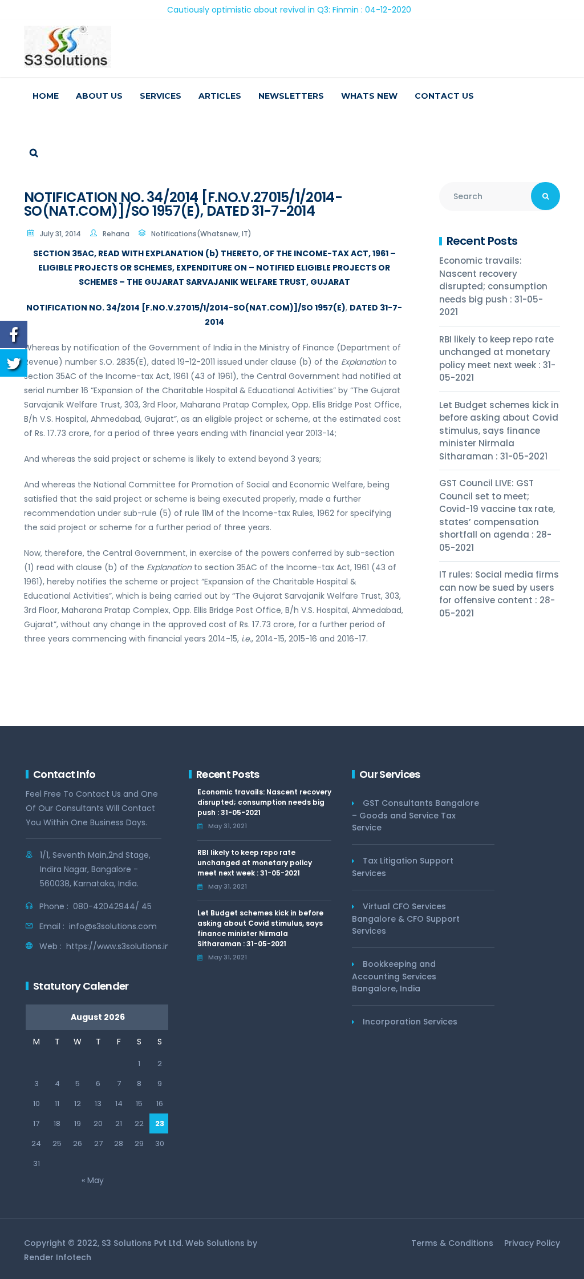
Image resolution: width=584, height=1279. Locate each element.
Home (46, 96)
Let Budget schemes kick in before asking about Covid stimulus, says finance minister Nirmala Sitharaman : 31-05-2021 (499, 430)
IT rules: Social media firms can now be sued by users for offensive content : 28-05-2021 (499, 593)
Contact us (444, 96)
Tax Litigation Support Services (402, 867)
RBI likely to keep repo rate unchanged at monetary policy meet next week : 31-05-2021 (497, 358)
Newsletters (291, 96)
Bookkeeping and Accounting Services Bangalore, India (394, 976)
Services (160, 96)
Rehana (116, 234)
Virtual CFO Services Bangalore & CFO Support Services (406, 919)
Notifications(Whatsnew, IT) (201, 234)
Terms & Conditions (452, 1243)
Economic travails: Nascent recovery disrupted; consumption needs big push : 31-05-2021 (493, 286)
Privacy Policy (532, 1243)
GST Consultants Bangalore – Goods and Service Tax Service (415, 815)
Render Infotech (57, 1257)
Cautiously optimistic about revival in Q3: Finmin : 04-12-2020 (262, 9)
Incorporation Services (410, 1021)
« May (93, 1180)
